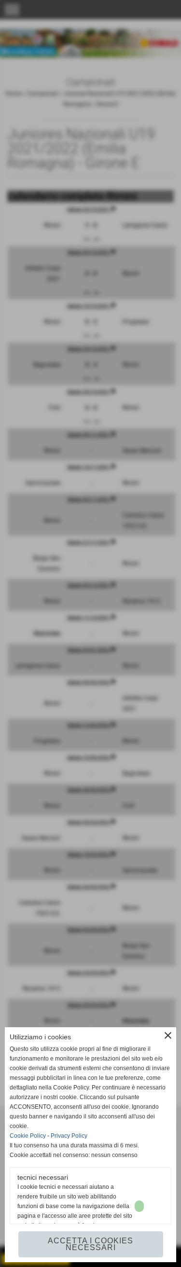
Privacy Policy (69, 1135)
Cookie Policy (28, 1135)
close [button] (168, 1035)
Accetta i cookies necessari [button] (90, 1244)
